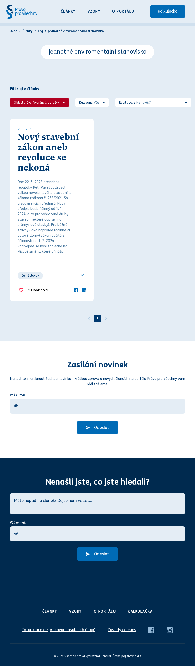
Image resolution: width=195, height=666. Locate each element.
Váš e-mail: (18, 395)
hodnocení (37, 290)
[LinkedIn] (84, 290)
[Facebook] (76, 290)
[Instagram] (170, 629)
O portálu (123, 11)
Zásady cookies (122, 629)
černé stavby (30, 275)
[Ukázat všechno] (82, 275)
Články (68, 11)
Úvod (13, 31)
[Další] (106, 318)
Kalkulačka (167, 11)
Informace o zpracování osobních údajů (58, 629)
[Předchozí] (88, 318)
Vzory (94, 11)
